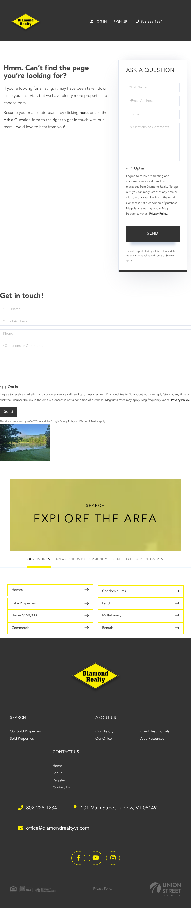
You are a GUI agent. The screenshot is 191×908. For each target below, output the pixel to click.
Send (152, 234)
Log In (100, 22)
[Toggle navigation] (176, 22)
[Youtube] (95, 858)
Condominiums (114, 591)
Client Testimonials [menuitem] (154, 731)
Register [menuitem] (59, 780)
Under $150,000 (24, 615)
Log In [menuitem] (57, 773)
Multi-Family (111, 615)
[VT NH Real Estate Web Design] (165, 889)
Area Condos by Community (81, 559)
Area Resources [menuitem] (152, 739)
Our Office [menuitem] (104, 739)
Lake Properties (24, 603)
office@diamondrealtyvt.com (57, 828)
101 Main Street (118, 808)
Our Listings (38, 559)
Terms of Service (165, 256)
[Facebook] (78, 858)
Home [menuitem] (57, 766)
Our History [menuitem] (104, 731)
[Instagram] (113, 858)
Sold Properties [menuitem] (22, 739)
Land (106, 603)
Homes (17, 590)
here (84, 113)
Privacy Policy (158, 213)
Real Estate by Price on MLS (138, 559)
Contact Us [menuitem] (61, 787)
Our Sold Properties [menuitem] (25, 731)
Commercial (21, 628)
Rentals (107, 628)
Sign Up (120, 22)
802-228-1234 (151, 22)
